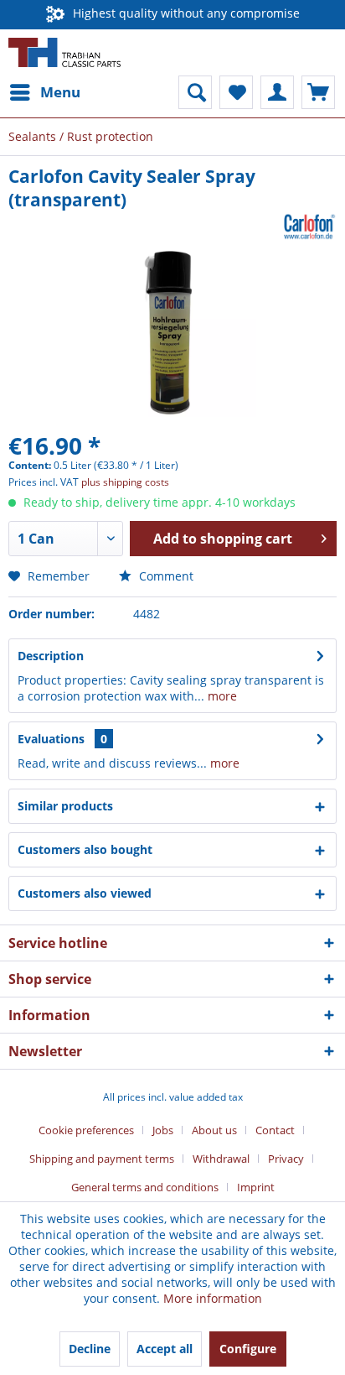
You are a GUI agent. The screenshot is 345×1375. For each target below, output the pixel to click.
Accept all (164, 1349)
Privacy (286, 1158)
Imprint (256, 1187)
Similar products (65, 806)
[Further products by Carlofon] (310, 226)
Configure (247, 1349)
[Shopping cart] (318, 92)
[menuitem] (44, 92)
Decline (90, 1349)
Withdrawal (221, 1158)
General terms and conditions (145, 1187)
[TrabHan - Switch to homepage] (64, 52)
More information (212, 1298)
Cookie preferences (86, 1130)
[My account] (277, 92)
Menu (60, 92)
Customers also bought (85, 849)
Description (51, 656)
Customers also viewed (85, 893)
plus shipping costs (125, 482)
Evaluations (51, 739)
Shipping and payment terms (101, 1158)
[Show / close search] (195, 92)
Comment (164, 576)
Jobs (162, 1130)
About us (214, 1130)
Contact (275, 1130)
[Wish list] (236, 92)
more (220, 696)
